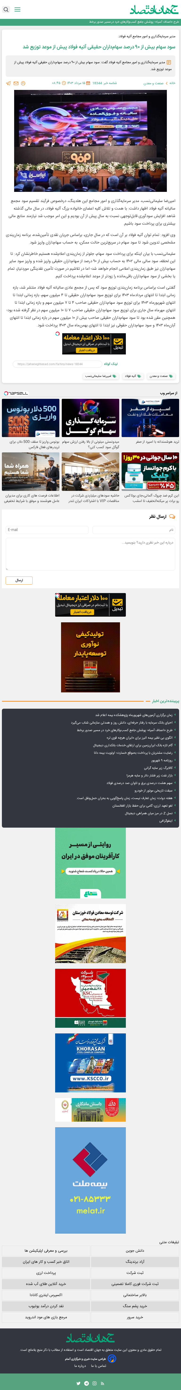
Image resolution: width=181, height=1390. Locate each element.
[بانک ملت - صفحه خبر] (90, 1110)
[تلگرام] (8, 83)
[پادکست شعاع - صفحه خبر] (90, 863)
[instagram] (94, 1384)
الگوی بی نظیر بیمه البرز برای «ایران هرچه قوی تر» (147, 22)
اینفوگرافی (166, 821)
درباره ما (80, 1366)
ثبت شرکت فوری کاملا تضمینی (135, 1284)
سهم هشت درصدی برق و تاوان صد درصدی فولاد (140, 783)
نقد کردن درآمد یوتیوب (46, 1306)
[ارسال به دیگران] (16, 83)
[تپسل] (57, 333)
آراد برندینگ (135, 1262)
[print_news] (23, 83)
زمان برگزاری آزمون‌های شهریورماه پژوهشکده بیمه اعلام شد (134, 715)
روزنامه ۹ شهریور (162, 760)
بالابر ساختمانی (135, 1295)
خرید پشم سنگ (135, 1306)
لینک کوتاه (111, 364)
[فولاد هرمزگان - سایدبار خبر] (90, 657)
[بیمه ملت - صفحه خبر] (90, 1180)
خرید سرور (135, 1317)
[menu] (17, 9)
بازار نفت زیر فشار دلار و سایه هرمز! (150, 776)
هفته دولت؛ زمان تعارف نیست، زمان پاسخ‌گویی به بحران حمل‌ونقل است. (124, 798)
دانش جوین (135, 1251)
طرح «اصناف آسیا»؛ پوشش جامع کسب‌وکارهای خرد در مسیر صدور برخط (125, 730)
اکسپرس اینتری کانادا (46, 1295)
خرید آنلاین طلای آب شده (46, 1284)
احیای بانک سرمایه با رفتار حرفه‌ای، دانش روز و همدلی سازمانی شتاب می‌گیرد (122, 723)
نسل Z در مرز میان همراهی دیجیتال (149, 813)
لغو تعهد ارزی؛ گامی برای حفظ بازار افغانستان (142, 806)
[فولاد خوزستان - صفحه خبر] (90, 998)
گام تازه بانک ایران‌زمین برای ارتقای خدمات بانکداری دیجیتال (133, 745)
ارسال (19, 580)
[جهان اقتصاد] (147, 9)
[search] (6, 9)
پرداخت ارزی (46, 1273)
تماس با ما (99, 1366)
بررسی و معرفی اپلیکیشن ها (46, 1251)
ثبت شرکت (135, 1273)
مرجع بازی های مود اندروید (46, 1317)
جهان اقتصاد (93, 1350)
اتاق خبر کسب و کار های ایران (46, 1262)
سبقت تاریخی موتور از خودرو (154, 791)
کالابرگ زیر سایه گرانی (158, 768)
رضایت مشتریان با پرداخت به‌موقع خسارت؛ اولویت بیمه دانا (133, 753)
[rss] (102, 1384)
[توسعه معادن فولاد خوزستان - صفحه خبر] (90, 933)
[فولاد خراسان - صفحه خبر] (90, 1062)
